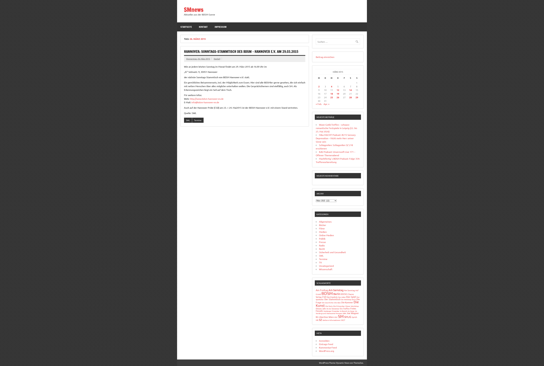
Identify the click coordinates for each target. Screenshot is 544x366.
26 (338, 97)
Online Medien (326, 235)
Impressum (221, 26)
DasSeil (217, 58)
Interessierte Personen (334, 313)
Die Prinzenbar (339, 306)
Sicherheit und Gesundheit (332, 252)
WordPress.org (326, 350)
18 (331, 93)
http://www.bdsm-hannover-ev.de (207, 98)
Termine (197, 120)
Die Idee (337, 302)
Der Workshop (346, 299)
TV (320, 262)
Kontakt (203, 26)
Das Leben (342, 297)
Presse (322, 242)
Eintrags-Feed (326, 344)
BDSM (327, 293)
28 (350, 97)
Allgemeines (325, 221)
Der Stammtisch (332, 299)
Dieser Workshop (352, 306)
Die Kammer (347, 302)
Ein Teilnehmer (334, 309)
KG (317, 317)
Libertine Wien (326, 316)
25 (331, 97)
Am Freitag (322, 290)
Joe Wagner (353, 313)
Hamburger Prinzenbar (331, 311)
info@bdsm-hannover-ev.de (205, 102)
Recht (322, 248)
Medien (323, 231)
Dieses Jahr (321, 308)
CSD (324, 296)
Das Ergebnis (332, 297)
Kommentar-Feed (328, 347)
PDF (335, 317)
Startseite (186, 26)
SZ (320, 319)
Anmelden (324, 340)
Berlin (337, 293)
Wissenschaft (325, 269)
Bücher (322, 225)
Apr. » (326, 104)
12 (338, 89)
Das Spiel (351, 296)
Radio (322, 245)
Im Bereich (343, 311)
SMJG (347, 316)
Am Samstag (336, 290)
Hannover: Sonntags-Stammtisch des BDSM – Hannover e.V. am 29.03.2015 (241, 51)
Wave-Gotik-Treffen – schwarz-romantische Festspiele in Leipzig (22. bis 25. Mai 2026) (336, 128)
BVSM (344, 294)
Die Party (329, 306)
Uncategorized (326, 265)
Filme (322, 228)
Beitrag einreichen (325, 57)
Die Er (354, 299)
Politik (322, 238)
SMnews (193, 10)
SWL (188, 120)
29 (357, 97)
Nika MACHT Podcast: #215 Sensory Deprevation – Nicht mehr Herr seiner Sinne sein (336, 138)
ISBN (344, 313)
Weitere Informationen (332, 320)
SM (341, 316)
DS (328, 309)
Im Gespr (351, 311)
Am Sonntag (349, 290)
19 (338, 93)
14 (350, 89)
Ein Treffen (345, 308)
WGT (343, 320)
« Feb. (319, 104)
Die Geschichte (328, 302)
